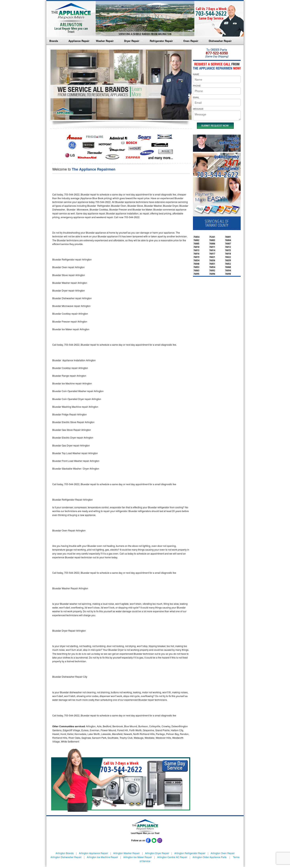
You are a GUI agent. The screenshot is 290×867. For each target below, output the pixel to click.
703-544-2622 (211, 13)
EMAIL (196, 97)
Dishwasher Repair (220, 41)
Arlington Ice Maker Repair (137, 857)
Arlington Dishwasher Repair (66, 857)
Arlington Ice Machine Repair (102, 857)
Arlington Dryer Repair (157, 853)
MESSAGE (198, 108)
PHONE (197, 85)
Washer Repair (105, 41)
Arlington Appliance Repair (93, 853)
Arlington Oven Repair (223, 853)
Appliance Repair (78, 41)
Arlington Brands (65, 853)
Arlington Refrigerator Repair (189, 853)
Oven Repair (190, 41)
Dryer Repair (131, 41)
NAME (196, 74)
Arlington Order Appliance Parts (209, 857)
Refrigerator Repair (161, 41)
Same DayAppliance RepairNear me (229, 142)
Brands (53, 41)
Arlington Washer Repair (126, 853)
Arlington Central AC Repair (172, 857)
